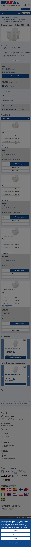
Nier (15, 530)
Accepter (15, 534)
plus (15, 538)
